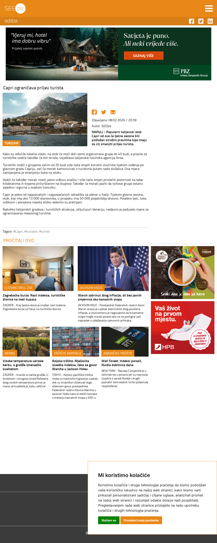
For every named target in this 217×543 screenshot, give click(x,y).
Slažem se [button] (109, 520)
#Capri (18, 231)
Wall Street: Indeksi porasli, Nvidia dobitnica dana (122, 362)
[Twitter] (103, 112)
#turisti (44, 231)
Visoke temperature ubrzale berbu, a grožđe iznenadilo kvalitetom (23, 364)
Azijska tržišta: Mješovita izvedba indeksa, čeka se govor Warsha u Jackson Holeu (74, 364)
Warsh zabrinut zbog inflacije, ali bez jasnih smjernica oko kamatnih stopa (110, 297)
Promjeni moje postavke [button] (141, 520)
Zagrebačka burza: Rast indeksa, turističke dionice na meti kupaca (34, 297)
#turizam (31, 231)
